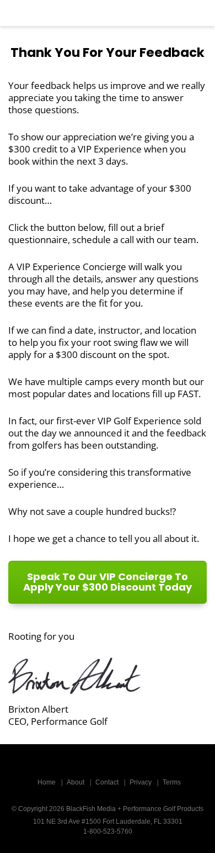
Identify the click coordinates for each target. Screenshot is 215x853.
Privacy (141, 782)
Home (46, 782)
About (75, 782)
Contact (107, 782)
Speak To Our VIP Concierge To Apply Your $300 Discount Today (107, 582)
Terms (172, 782)
